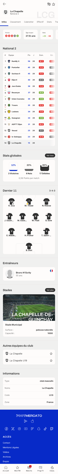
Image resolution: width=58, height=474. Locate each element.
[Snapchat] (39, 429)
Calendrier (29, 22)
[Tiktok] (45, 429)
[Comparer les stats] (49, 4)
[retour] (4, 4)
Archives (7, 457)
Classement (15, 22)
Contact (6, 443)
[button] (17, 55)
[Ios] (32, 421)
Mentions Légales (11, 447)
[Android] (26, 421)
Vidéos (6, 452)
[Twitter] (13, 429)
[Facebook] (6, 429)
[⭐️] (53, 4)
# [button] (5, 55)
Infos (4, 22)
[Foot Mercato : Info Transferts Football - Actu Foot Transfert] (29, 415)
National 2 (14, 14)
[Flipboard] (32, 429)
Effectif (40, 22)
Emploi (6, 461)
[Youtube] (26, 429)
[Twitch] (52, 429)
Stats (49, 22)
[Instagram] (19, 429)
